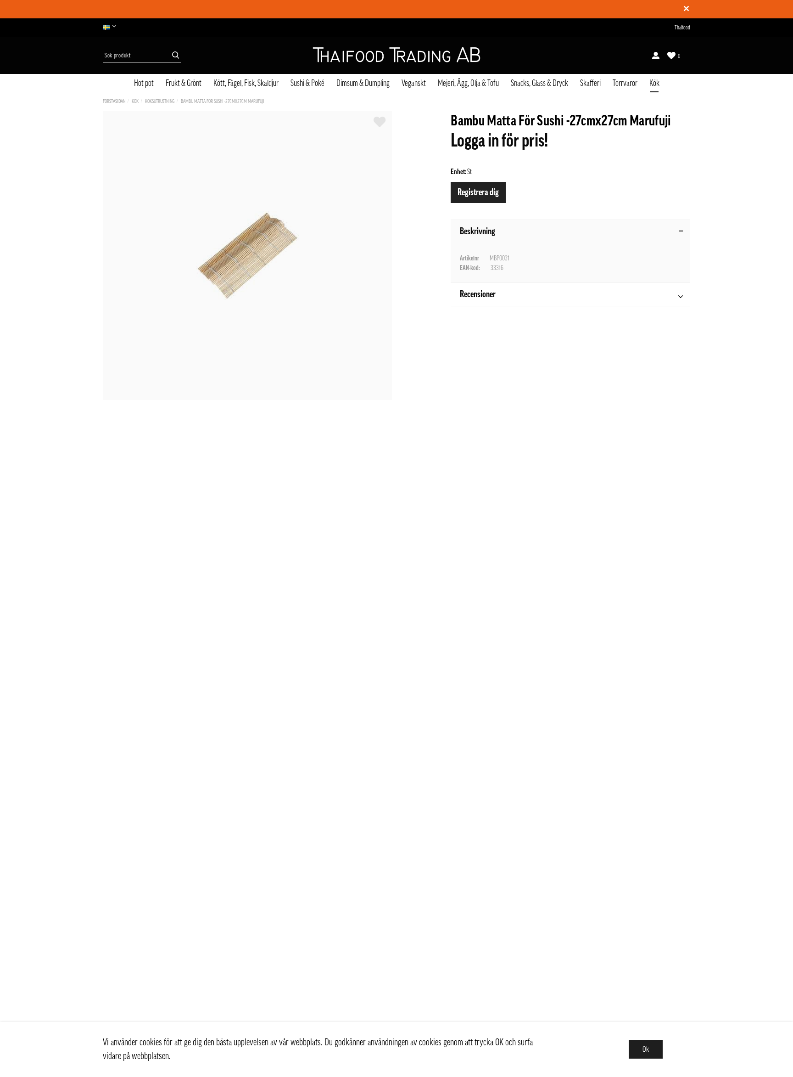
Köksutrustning (159, 101)
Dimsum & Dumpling (363, 83)
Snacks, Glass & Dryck (539, 83)
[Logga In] (655, 55)
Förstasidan (114, 101)
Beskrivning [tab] (477, 231)
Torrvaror (625, 83)
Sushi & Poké (307, 83)
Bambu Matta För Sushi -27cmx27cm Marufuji (222, 101)
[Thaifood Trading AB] (396, 55)
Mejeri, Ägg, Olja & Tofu (468, 83)
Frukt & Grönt (183, 83)
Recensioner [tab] (478, 294)
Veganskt (414, 83)
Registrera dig (478, 192)
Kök (654, 83)
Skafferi (590, 83)
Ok (645, 1049)
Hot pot (144, 83)
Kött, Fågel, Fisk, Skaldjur (246, 83)
